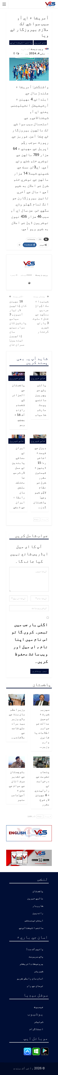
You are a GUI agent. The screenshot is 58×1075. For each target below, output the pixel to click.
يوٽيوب (35, 1013)
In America (31, 239)
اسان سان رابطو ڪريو (30, 978)
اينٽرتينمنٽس (34, 920)
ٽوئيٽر (38, 1022)
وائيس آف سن (35, 949)
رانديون (37, 913)
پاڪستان (37, 891)
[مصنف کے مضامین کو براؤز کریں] (29, 264)
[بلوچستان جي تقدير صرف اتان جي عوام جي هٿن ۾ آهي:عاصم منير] (17, 762)
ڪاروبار (37, 906)
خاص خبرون (40, 42)
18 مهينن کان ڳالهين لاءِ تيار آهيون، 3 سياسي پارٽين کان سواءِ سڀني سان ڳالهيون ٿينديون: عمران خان (18, 322)
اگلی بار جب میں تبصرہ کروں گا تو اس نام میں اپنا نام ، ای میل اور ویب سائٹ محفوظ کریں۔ (29, 643)
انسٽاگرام (36, 1029)
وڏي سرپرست (36, 956)
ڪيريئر (38, 971)
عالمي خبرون (35, 898)
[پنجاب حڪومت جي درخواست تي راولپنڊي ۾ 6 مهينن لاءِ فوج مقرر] (41, 762)
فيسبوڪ (38, 1007)
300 (40, 239)
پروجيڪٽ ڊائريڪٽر (31, 964)
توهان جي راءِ (35, 986)
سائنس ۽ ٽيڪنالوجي (21, 42)
